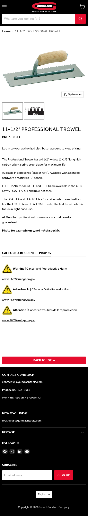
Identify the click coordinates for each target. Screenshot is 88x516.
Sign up (64, 475)
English (42, 494)
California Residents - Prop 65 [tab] (26, 253)
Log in (6, 149)
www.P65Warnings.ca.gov (18, 279)
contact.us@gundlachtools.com (22, 382)
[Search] (80, 19)
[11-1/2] (12, 111)
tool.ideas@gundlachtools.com (22, 421)
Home (6, 31)
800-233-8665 (20, 390)
